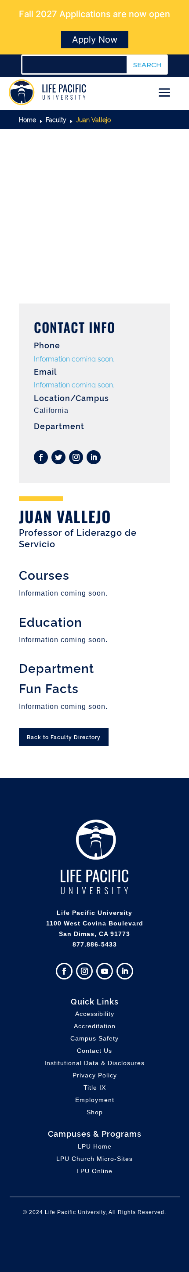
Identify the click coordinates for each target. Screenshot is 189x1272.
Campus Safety (94, 1038)
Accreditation (95, 1026)
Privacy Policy (95, 1075)
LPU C (94, 1158)
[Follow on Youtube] (104, 971)
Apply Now (94, 39)
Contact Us (94, 1050)
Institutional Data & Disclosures (94, 1062)
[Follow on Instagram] (76, 457)
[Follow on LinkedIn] (94, 457)
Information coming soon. (74, 358)
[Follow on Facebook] (41, 457)
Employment (94, 1099)
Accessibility (94, 1013)
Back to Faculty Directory (64, 737)
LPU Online (94, 1170)
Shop (95, 1112)
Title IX (95, 1087)
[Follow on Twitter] (58, 457)
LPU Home (95, 1146)
